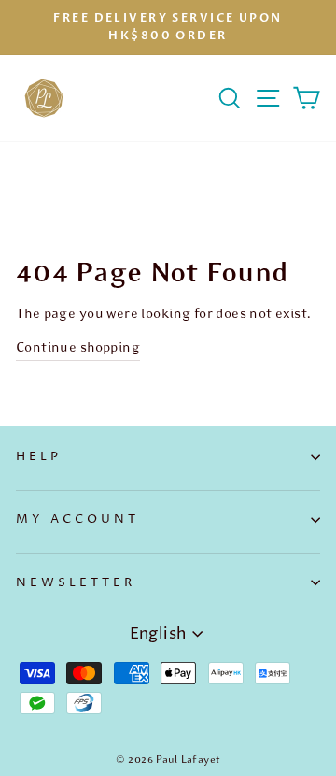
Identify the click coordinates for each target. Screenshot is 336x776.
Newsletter (75, 582)
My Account (77, 518)
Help (39, 456)
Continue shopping (78, 346)
